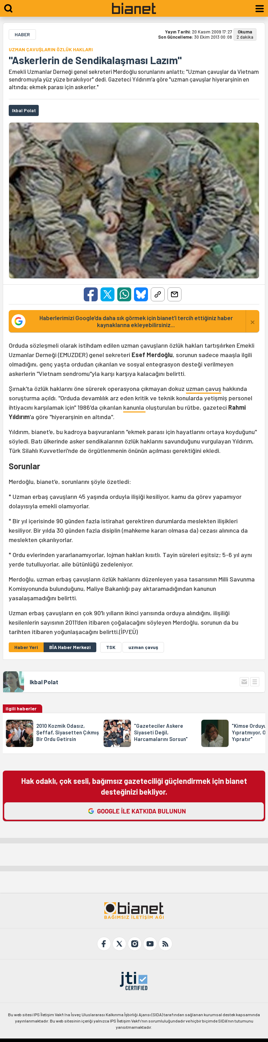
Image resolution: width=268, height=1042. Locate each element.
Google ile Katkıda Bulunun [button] (141, 811)
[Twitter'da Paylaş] (107, 294)
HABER (22, 34)
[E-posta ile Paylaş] (174, 294)
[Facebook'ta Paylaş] (91, 294)
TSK (111, 647)
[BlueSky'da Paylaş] (141, 294)
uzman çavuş (203, 388)
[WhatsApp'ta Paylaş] (124, 294)
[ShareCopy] (158, 294)
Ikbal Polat (44, 681)
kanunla (134, 407)
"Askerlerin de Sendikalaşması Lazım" (95, 60)
